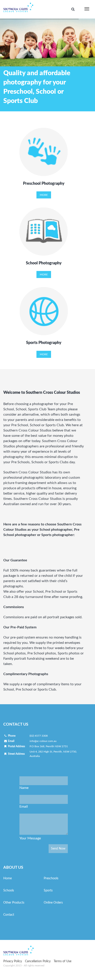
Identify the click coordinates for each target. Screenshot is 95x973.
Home (7, 878)
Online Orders (53, 902)
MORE (44, 195)
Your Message (30, 838)
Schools (8, 890)
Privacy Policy (12, 961)
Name (23, 788)
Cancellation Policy (38, 961)
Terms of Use (62, 961)
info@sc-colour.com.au (43, 741)
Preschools (51, 878)
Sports (48, 890)
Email (23, 806)
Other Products (13, 902)
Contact (8, 914)
